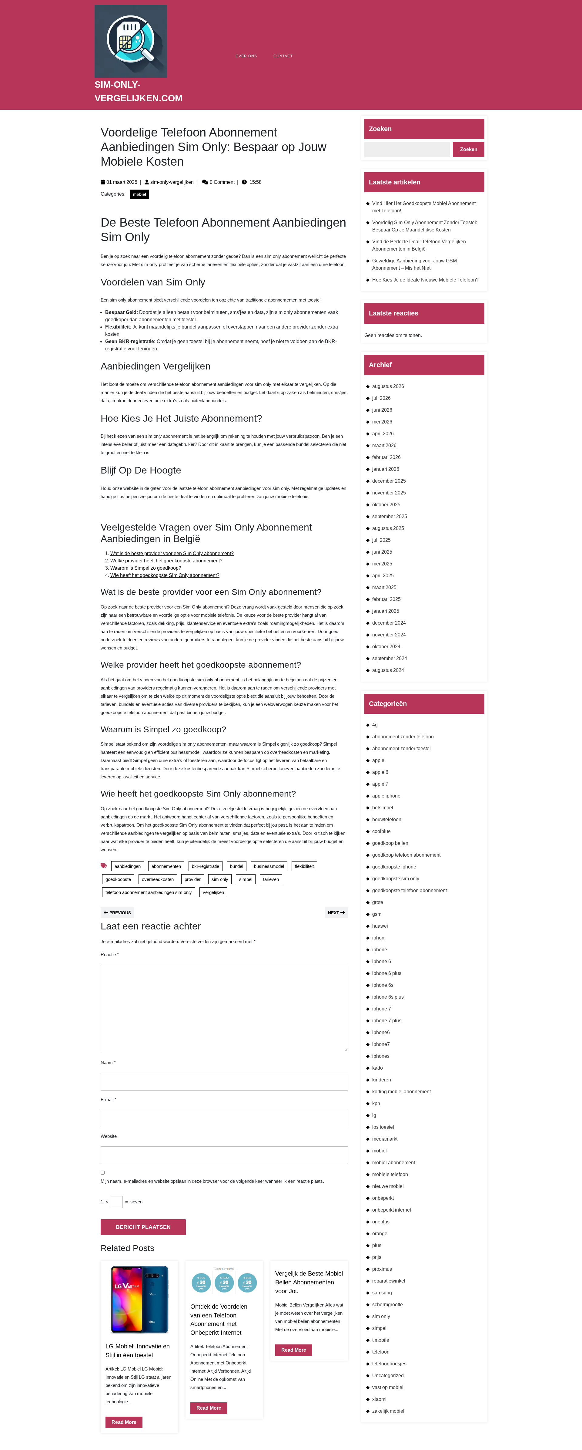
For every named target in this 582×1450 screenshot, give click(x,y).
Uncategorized (388, 1375)
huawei (380, 926)
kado (377, 1068)
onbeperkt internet (391, 1209)
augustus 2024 (388, 670)
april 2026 (383, 433)
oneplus (381, 1221)
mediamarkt (384, 1138)
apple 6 (380, 772)
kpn (376, 1103)
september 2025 (389, 516)
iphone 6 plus (386, 973)
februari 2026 (386, 457)
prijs (376, 1257)
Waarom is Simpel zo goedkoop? (145, 568)
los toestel (383, 1127)
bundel (236, 866)
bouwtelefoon (386, 819)
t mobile (380, 1340)
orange (379, 1233)
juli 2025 (381, 540)
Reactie (110, 954)
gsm (376, 914)
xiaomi (379, 1399)
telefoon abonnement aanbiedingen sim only (148, 892)
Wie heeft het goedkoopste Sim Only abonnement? (164, 575)
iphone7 (381, 1044)
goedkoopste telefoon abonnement (409, 890)
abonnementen (166, 866)
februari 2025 (386, 599)
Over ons (246, 56)
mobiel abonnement (393, 1162)
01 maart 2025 (121, 182)
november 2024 (389, 634)
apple (378, 760)
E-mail (108, 1099)
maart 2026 (384, 445)
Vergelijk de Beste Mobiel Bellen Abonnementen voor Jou (309, 1282)
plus (376, 1245)
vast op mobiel (387, 1387)
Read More (120, 1421)
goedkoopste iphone (394, 866)
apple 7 (380, 784)
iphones (381, 1056)
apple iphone (386, 795)
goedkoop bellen (390, 843)
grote (377, 902)
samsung (382, 1292)
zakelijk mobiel (388, 1411)
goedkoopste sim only (395, 878)
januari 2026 (385, 469)
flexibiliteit (304, 866)
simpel (245, 879)
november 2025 (389, 492)
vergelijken (213, 892)
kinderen (381, 1079)
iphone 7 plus (386, 1020)
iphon (378, 937)
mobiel (139, 194)
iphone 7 (381, 1008)
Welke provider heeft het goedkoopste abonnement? (166, 560)
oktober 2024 (386, 646)
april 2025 (383, 575)
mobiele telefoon (390, 1174)
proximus (382, 1269)
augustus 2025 (388, 528)
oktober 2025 (386, 504)
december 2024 (389, 623)
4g (375, 724)
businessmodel (269, 866)
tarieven (271, 879)
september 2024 (389, 658)
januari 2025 (385, 611)
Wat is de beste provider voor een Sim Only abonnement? (172, 553)
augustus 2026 (388, 386)
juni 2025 (382, 552)
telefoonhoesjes (389, 1363)
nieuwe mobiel (388, 1186)
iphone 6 (381, 961)
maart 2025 (384, 587)
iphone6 (381, 1032)
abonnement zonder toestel (401, 748)
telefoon (381, 1351)
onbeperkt (383, 1198)
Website (109, 1136)
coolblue (381, 831)
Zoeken (380, 129)
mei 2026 (382, 421)
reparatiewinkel (388, 1280)
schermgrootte (387, 1304)
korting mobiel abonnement (401, 1091)
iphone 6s (382, 985)
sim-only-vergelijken (172, 182)
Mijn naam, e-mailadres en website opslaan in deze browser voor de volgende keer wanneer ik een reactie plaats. (212, 1181)
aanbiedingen (128, 866)
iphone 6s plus (388, 997)
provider (193, 879)
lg (374, 1115)
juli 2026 (381, 398)
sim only (220, 879)
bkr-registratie (205, 866)
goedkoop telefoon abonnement (406, 855)
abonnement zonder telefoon (403, 736)
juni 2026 (382, 410)
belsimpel (382, 807)
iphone (379, 949)
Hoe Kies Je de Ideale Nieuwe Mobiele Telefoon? (425, 279)
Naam (108, 1062)
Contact (283, 56)
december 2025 (389, 481)
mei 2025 (382, 563)
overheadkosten (158, 879)
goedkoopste (118, 879)
